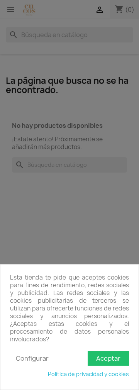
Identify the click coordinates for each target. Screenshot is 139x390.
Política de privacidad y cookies (88, 374)
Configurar (32, 358)
